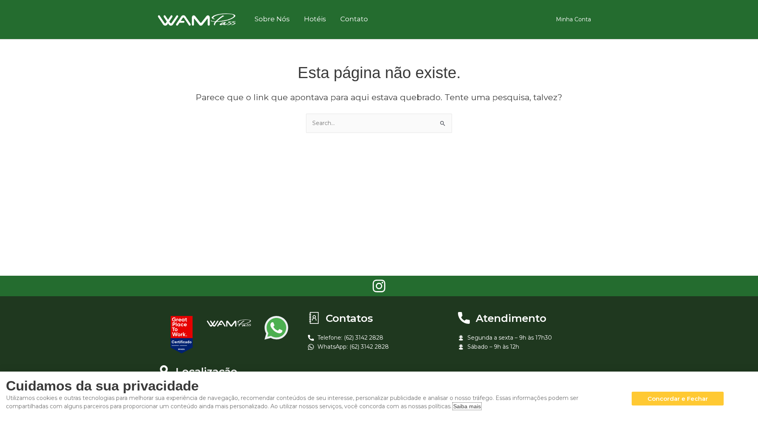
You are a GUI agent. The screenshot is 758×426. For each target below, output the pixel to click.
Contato (354, 19)
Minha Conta (573, 19)
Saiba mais (467, 406)
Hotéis (315, 19)
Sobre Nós (272, 19)
